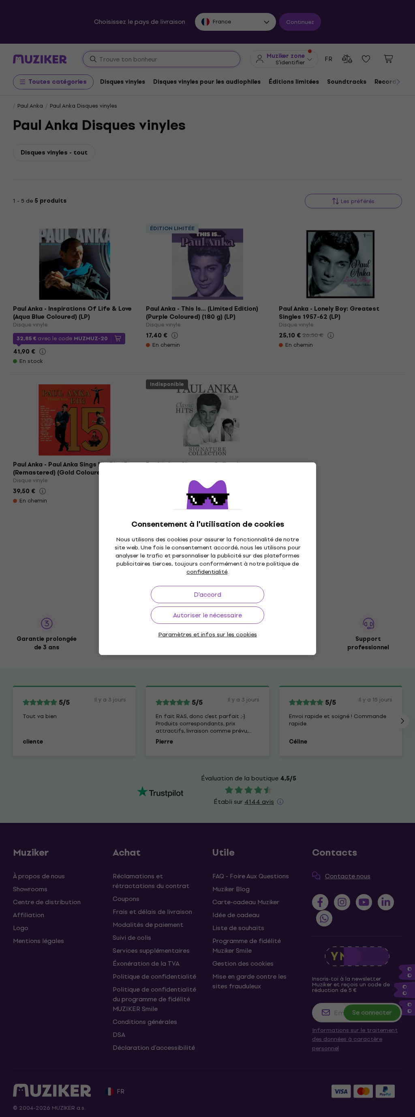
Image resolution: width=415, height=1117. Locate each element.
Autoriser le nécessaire (207, 615)
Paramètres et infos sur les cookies (207, 634)
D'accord (207, 594)
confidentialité (206, 572)
